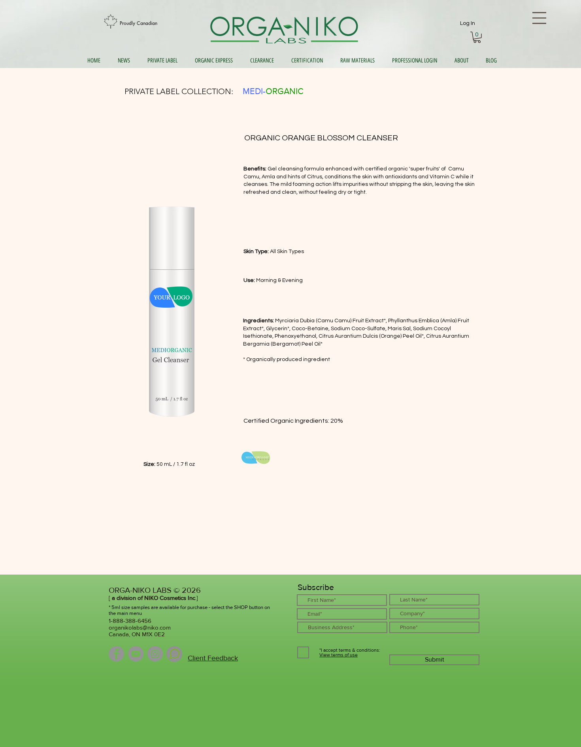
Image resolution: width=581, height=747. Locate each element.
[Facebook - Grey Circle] (116, 654)
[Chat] (174, 654)
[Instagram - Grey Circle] (155, 654)
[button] (477, 37)
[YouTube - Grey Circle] (135, 654)
